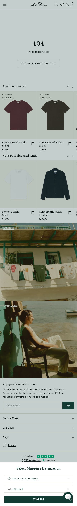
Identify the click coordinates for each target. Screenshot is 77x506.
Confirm (38, 499)
